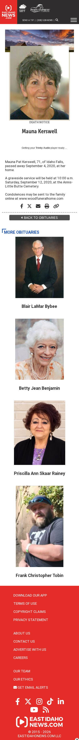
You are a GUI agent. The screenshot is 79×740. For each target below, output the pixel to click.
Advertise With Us (29, 650)
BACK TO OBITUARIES (40, 218)
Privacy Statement (30, 620)
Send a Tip (28, 20)
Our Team (21, 671)
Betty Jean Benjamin (39, 388)
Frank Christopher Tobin (39, 575)
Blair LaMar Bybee (39, 306)
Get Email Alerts (32, 687)
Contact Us (24, 641)
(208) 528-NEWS (44, 20)
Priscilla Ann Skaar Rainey (39, 473)
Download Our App (30, 595)
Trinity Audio (43, 147)
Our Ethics (23, 679)
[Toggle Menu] (73, 20)
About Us (21, 633)
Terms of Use (25, 603)
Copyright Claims (29, 612)
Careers (20, 658)
